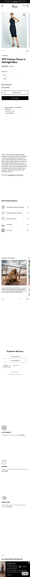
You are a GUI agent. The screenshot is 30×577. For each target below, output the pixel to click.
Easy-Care (9, 230)
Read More (22, 435)
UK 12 (5, 79)
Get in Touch (9, 506)
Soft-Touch (9, 224)
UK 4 (4, 75)
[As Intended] (15, 5)
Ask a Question (15, 360)
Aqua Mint (20, 175)
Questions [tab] (15, 365)
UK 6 (10, 75)
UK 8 (16, 75)
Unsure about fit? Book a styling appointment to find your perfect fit (15, 2)
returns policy (5, 470)
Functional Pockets (12, 218)
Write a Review (16, 356)
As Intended (5, 55)
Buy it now (15, 98)
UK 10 (23, 75)
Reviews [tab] (6, 365)
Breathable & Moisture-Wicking (15, 207)
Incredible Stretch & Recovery (14, 213)
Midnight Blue (11, 175)
